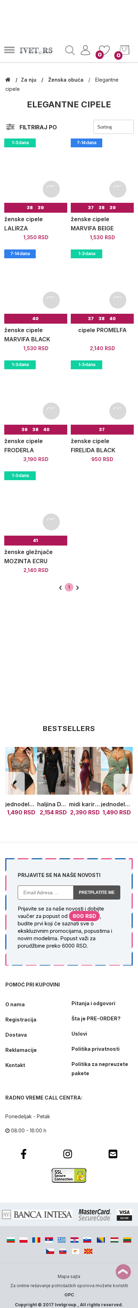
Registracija (20, 1020)
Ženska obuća (66, 80)
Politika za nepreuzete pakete (99, 1068)
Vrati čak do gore (123, 1272)
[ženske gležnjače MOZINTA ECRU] (35, 502)
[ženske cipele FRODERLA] (35, 391)
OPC (69, 1294)
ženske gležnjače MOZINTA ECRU (28, 556)
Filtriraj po (38, 127)
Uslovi (79, 1034)
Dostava (16, 1035)
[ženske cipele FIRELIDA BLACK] (102, 391)
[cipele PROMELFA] (102, 280)
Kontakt (15, 1065)
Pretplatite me (97, 892)
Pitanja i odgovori (93, 1003)
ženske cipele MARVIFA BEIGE (92, 224)
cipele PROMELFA (102, 330)
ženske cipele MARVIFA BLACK (27, 334)
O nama (15, 1004)
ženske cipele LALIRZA (23, 224)
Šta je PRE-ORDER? (96, 1018)
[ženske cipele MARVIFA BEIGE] (102, 170)
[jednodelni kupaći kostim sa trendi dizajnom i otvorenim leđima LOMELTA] (117, 771)
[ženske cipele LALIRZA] (35, 170)
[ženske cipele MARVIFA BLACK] (35, 280)
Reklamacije (21, 1050)
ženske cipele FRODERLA (23, 445)
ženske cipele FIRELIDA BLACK (93, 445)
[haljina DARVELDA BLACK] (53, 771)
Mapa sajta (69, 1276)
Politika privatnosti (95, 1049)
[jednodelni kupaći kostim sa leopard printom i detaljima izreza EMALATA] (21, 771)
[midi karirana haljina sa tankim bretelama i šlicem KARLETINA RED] (85, 771)
